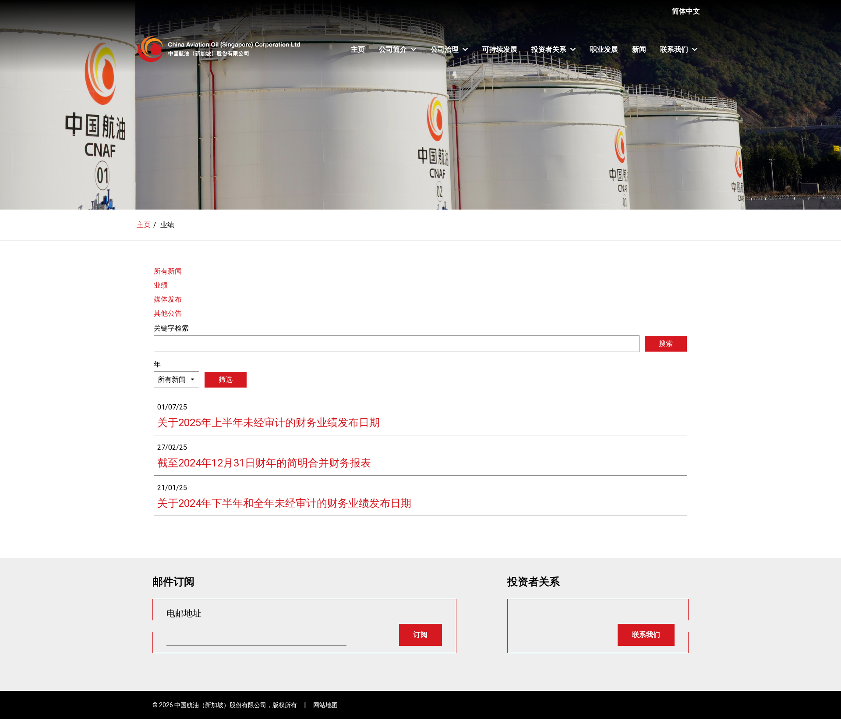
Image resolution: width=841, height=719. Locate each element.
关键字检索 (171, 328)
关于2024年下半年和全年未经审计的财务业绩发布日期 (284, 503)
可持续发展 (499, 49)
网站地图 (325, 704)
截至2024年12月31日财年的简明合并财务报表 (264, 463)
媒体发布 (168, 299)
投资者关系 (548, 49)
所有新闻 (168, 271)
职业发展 (604, 49)
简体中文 (686, 11)
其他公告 (168, 313)
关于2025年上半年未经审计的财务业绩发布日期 (268, 422)
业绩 (161, 285)
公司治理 (445, 49)
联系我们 (674, 49)
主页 (358, 49)
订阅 (420, 634)
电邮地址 (183, 613)
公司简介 (393, 49)
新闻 (639, 49)
